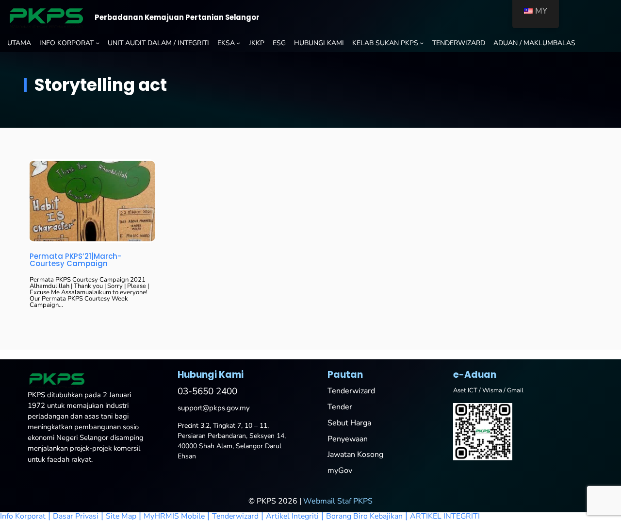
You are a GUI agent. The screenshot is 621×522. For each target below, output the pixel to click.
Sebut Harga (349, 423)
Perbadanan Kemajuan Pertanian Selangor (177, 17)
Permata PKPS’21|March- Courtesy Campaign (75, 260)
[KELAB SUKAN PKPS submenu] (422, 43)
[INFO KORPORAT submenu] (97, 43)
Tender (339, 407)
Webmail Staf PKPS (338, 501)
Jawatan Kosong (355, 454)
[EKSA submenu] (238, 43)
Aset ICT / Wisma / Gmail (488, 390)
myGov (339, 470)
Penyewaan (347, 439)
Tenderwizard (351, 391)
